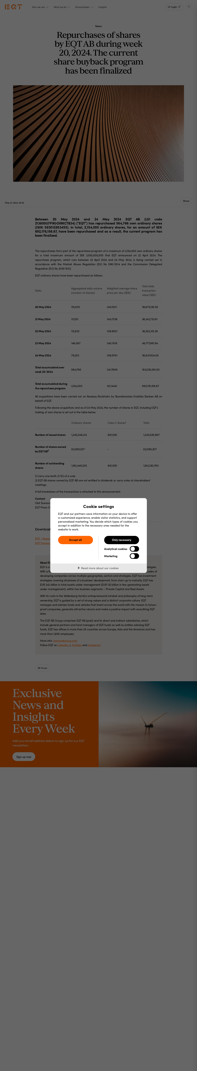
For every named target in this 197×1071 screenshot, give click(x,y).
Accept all (75, 540)
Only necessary (121, 540)
